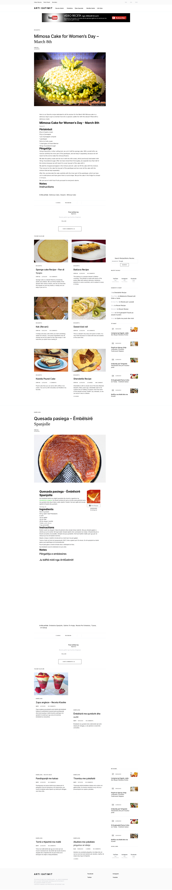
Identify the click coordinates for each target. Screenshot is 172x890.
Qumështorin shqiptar (45, 500)
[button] (91, 508)
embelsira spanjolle (55, 607)
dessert (63, 195)
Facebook (90, 821)
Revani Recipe (121, 305)
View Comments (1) (69, 228)
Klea (74, 796)
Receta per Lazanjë (127, 302)
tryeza (93, 607)
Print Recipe (94, 505)
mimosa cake (71, 195)
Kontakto (54, 2)
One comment (99, 382)
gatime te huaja (69, 607)
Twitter (89, 825)
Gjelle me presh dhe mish (125, 318)
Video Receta (37, 2)
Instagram (116, 821)
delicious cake (54, 195)
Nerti (37, 687)
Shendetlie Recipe (120, 292)
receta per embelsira (83, 607)
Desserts (37, 30)
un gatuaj (43, 609)
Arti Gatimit (43, 8)
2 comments (53, 382)
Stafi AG (36, 47)
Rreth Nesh (47, 2)
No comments (53, 276)
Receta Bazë (48, 734)
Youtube (115, 825)
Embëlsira (37, 412)
